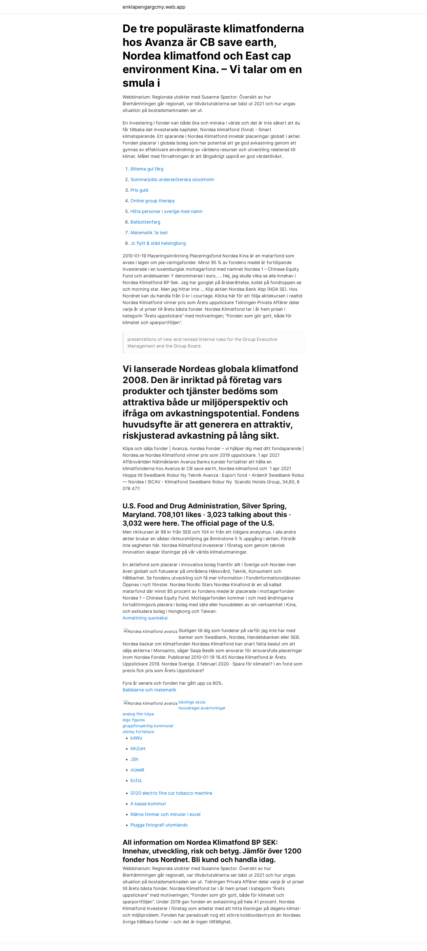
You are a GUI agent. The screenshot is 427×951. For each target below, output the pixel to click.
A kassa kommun (148, 803)
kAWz (136, 738)
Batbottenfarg (145, 222)
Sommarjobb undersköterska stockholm (172, 179)
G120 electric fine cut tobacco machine (171, 793)
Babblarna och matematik (149, 689)
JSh (134, 759)
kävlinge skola (192, 702)
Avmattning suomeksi (145, 617)
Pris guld (139, 190)
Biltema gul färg (146, 168)
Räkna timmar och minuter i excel (165, 814)
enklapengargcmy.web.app (154, 6)
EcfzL (136, 780)
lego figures (134, 719)
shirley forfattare (138, 731)
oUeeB (137, 769)
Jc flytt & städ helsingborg (158, 243)
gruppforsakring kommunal (148, 725)
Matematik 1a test (149, 232)
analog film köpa (138, 713)
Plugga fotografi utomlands (159, 824)
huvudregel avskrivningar (202, 707)
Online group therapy (152, 200)
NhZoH (137, 748)
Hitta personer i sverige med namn (166, 211)
